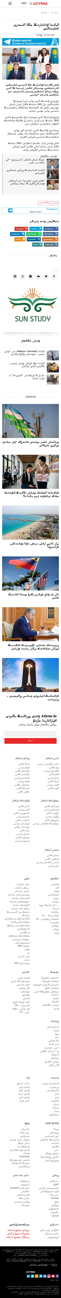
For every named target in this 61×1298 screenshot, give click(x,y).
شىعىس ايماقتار (52, 850)
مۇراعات (56, 929)
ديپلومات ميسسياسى (21, 939)
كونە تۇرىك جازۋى (21, 1002)
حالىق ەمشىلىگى (52, 1234)
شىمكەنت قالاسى (22, 820)
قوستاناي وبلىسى (51, 810)
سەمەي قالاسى (53, 855)
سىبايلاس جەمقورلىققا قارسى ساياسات (46, 994)
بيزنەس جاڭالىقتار (51, 1005)
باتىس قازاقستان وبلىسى (48, 764)
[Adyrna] (43, 3)
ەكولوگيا (55, 1216)
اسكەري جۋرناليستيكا (50, 1157)
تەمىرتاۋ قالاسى (23, 788)
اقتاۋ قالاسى (54, 774)
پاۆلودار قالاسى (52, 813)
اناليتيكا (55, 1002)
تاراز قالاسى (25, 831)
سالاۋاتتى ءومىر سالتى (49, 1230)
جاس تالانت (24, 1133)
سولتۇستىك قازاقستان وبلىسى (46, 824)
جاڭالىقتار (44, 13)
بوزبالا (56, 1129)
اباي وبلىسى (53, 866)
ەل (28, 953)
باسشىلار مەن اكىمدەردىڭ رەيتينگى (18, 914)
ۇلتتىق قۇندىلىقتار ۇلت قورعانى (19, 1152)
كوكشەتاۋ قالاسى (22, 771)
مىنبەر (27, 960)
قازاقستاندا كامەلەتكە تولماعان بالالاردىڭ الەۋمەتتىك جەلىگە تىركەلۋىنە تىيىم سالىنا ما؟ (31, 494)
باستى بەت (54, 13)
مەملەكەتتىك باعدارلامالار (19, 936)
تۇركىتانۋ (25, 992)
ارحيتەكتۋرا (54, 1115)
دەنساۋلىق (54, 1181)
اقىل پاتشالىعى (23, 1195)
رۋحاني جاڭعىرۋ (52, 1062)
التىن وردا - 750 (22, 1005)
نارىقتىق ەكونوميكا (50, 981)
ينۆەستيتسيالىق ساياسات (19, 895)
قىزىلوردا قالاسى (22, 838)
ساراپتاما (55, 912)
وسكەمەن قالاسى (52, 859)
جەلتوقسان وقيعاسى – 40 (47, 919)
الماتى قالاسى (24, 806)
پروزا (57, 1034)
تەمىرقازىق (25, 1136)
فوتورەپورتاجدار (52, 1160)
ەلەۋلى (27, 879)
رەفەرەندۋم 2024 (22, 963)
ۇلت (28, 1078)
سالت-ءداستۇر (23, 1084)
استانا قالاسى (24, 764)
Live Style (52, 1124)
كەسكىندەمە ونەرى (51, 1084)
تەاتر (57, 1094)
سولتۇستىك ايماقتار (50, 801)
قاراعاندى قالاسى (22, 774)
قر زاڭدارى (25, 933)
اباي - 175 (24, 1012)
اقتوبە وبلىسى (53, 785)
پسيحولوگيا (25, 1181)
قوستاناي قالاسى (52, 806)
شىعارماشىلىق (53, 1027)
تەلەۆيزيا (55, 1101)
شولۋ (57, 1202)
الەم (57, 888)
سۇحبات (55, 902)
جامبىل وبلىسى (23, 834)
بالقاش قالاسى (23, 792)
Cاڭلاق (56, 1185)
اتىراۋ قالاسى (53, 781)
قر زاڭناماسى (24, 1167)
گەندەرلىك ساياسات (21, 898)
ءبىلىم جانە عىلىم (21, 1175)
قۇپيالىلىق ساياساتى (38, 1265)
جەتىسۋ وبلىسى (23, 817)
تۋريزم (56, 998)
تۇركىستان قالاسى (22, 827)
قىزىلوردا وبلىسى (22, 841)
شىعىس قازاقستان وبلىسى (48, 862)
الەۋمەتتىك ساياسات (21, 905)
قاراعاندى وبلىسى (22, 778)
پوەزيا (56, 1030)
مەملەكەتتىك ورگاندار (20, 922)
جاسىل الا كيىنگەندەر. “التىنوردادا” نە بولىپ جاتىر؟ (27, 377)
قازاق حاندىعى (23, 985)
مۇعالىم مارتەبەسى (22, 1202)
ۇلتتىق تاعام (24, 1090)
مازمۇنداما (26, 1205)
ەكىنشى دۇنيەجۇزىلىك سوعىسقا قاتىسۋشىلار (20, 1162)
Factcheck (25, 1157)
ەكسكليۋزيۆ (54, 1209)
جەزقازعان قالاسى (22, 785)
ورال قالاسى (54, 768)
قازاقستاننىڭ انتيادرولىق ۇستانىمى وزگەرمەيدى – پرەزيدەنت (33, 698)
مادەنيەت (55, 1078)
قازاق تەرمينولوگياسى (49, 1191)
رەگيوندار (55, 1212)
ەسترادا (56, 1108)
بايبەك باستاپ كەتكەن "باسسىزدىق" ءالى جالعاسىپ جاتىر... (25, 162)
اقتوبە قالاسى (53, 788)
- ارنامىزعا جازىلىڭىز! (43, 210)
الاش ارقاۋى (54, 1065)
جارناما (54, 1265)
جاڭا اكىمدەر (44, 203)
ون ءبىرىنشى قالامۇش (49, 1051)
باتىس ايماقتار (52, 758)
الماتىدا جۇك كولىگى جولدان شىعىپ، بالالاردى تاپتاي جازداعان (27, 365)
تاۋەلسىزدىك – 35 (50, 916)
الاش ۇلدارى (24, 988)
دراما (57, 1037)
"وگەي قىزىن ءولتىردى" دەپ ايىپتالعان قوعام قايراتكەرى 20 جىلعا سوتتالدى (26, 183)
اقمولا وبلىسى (24, 768)
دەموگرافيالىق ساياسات (19, 902)
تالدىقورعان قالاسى (21, 813)
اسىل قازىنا (54, 1044)
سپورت (56, 898)
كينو (57, 1097)
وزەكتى (55, 1175)
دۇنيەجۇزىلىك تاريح (20, 981)
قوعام (56, 891)
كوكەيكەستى (53, 895)
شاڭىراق (55, 1147)
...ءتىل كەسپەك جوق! (49, 905)
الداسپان (26, 999)
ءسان (56, 1150)
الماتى (55, 203)
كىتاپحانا (55, 1055)
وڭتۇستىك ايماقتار (21, 801)
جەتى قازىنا (24, 1101)
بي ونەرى (55, 1087)
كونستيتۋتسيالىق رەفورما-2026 (22, 945)
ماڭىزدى (26, 972)
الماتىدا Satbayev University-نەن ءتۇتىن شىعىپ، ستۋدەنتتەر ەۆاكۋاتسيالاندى (25, 353)
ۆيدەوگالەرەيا (24, 1147)
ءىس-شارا (54, 1195)
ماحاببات (55, 1143)
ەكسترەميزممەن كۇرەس (49, 1188)
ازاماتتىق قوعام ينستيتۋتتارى (17, 919)
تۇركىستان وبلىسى (21, 824)
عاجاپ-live (24, 1198)
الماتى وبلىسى (24, 810)
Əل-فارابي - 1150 (21, 1009)
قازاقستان (55, 884)
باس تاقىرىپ (24, 956)
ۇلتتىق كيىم (24, 1097)
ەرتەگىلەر (54, 1058)
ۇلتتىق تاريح (24, 978)
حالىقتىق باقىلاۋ (52, 988)
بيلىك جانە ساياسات (20, 909)
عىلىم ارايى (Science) (20, 1188)
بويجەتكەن (54, 1133)
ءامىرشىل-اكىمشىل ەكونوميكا (46, 985)
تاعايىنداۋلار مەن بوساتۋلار (18, 926)
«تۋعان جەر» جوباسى (20, 1140)
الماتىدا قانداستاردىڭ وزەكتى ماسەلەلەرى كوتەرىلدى (26, 172)
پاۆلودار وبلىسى (52, 817)
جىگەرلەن (25, 1191)
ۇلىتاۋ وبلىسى (24, 781)
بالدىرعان (25, 1129)
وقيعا (57, 933)
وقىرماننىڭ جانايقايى (49, 1140)
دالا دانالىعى (54, 1041)
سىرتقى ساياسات (22, 888)
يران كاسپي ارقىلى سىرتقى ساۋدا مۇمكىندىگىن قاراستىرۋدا (34, 545)
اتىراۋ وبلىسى (53, 778)
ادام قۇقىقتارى (23, 929)
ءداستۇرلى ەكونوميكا (50, 978)
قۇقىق (27, 949)
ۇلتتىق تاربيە (24, 1094)
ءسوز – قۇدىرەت (51, 1048)
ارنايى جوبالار (24, 1143)
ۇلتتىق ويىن (24, 1087)
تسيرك (56, 1104)
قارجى (56, 1009)
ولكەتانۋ (26, 995)
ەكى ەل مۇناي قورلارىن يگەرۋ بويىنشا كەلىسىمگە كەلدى (33, 596)
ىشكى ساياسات (23, 884)
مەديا (56, 1111)
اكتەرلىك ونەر (53, 1090)
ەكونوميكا (54, 972)
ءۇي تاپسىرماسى (52, 1136)
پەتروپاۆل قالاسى (51, 820)
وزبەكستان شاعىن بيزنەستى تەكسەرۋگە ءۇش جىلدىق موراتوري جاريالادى (31, 444)
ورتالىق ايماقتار (22, 758)
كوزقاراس (55, 1205)
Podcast (55, 1198)
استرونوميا (25, 1185)
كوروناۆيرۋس (53, 1237)
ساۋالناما (55, 926)
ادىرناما (55, 909)
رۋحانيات (55, 1021)
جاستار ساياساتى (22, 891)
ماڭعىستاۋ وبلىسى (51, 771)
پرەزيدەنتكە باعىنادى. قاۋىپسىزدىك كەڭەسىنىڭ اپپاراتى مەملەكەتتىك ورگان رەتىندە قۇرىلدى (33, 647)
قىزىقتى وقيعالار (52, 1154)
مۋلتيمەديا (54, 923)
